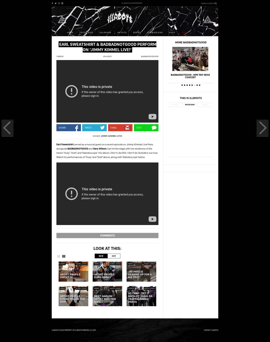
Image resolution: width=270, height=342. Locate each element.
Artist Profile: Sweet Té (70, 276)
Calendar (105, 32)
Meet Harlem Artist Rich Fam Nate (105, 299)
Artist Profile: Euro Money (104, 276)
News (62, 264)
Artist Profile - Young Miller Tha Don (72, 299)
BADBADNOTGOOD (149, 56)
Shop (172, 32)
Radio (185, 32)
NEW (101, 256)
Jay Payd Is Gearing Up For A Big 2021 (140, 274)
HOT (114, 256)
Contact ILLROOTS (211, 330)
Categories (86, 32)
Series (137, 32)
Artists (122, 32)
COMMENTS (107, 235)
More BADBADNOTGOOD (191, 42)
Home (70, 32)
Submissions (155, 32)
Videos (59, 56)
